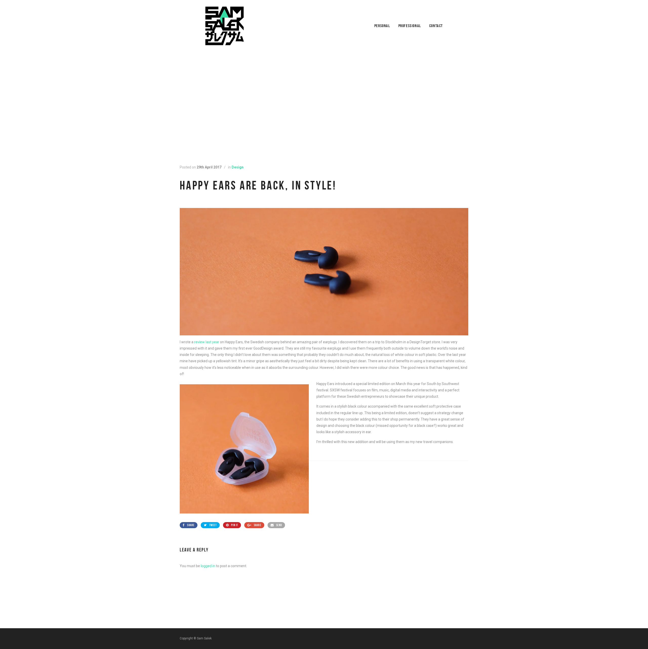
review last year (207, 342)
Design (238, 167)
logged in (208, 566)
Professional (409, 26)
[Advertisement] (324, 103)
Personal (382, 26)
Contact (436, 26)
